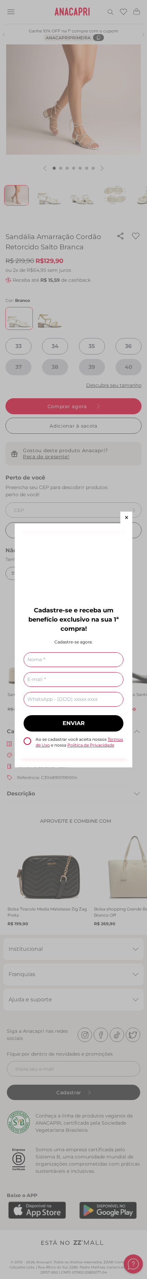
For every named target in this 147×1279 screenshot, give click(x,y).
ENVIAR (74, 723)
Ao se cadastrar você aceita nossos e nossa (79, 742)
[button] (126, 518)
